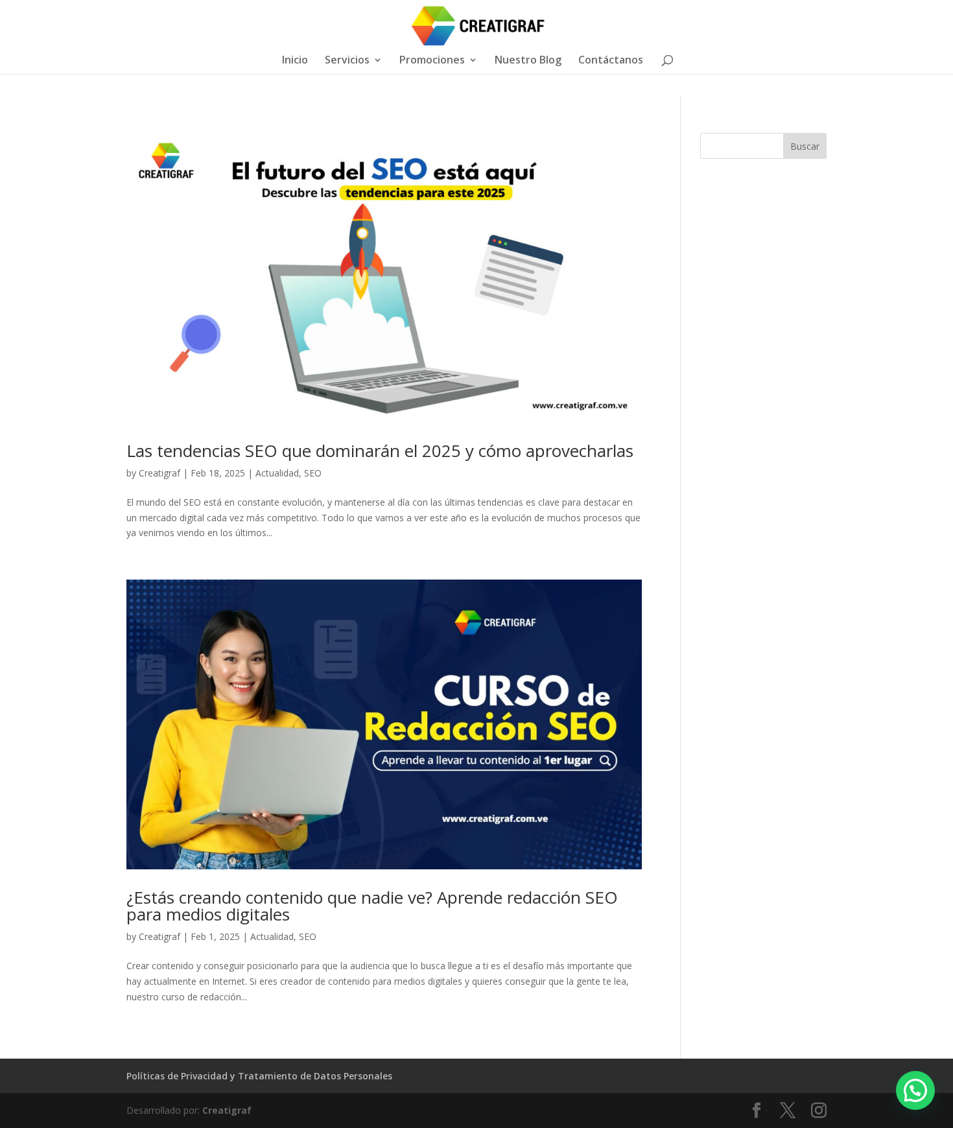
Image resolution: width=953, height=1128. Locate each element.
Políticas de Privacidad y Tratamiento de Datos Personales (259, 1076)
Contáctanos (610, 61)
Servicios (347, 61)
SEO (313, 473)
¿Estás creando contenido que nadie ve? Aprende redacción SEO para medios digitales (372, 906)
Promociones (432, 61)
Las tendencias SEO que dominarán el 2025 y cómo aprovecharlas (379, 450)
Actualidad (277, 473)
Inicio (295, 61)
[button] (915, 1090)
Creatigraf (159, 473)
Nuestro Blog (528, 61)
